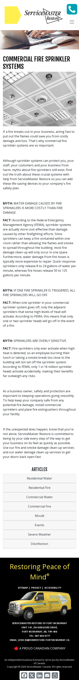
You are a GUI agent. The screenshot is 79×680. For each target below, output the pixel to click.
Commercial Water (39, 497)
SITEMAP (23, 587)
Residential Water (39, 478)
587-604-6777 (42, 635)
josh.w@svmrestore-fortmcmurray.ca (43, 640)
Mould (39, 516)
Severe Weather (39, 534)
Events (39, 525)
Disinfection (39, 544)
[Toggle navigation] (72, 22)
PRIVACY (36, 587)
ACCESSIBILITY (52, 587)
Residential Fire (39, 488)
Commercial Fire (39, 506)
